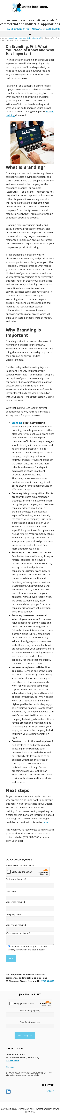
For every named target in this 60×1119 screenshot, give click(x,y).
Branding (17, 422)
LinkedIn (50, 1090)
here (45, 822)
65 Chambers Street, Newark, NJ (26, 29)
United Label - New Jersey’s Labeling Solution (30, 7)
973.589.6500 (53, 29)
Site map (10, 1067)
